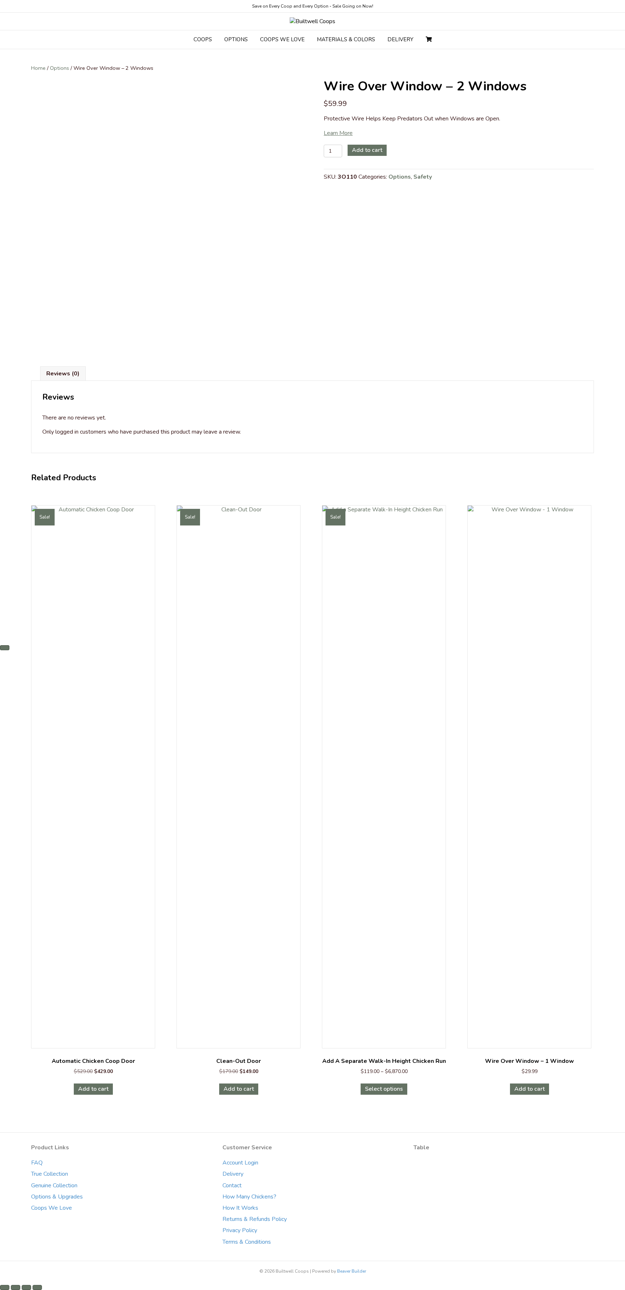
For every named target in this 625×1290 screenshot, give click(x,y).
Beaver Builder (351, 1271)
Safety (422, 177)
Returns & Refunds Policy (254, 1219)
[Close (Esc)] (37, 1287)
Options (59, 68)
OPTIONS (236, 39)
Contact (232, 1185)
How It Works (240, 1208)
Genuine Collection (54, 1185)
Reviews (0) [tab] (63, 374)
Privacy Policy (239, 1230)
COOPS (203, 39)
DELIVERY (400, 39)
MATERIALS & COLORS (346, 39)
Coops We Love (51, 1208)
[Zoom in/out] (4, 1287)
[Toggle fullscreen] (15, 1287)
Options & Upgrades (57, 1197)
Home (38, 68)
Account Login (240, 1163)
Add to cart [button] (93, 1089)
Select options (384, 1089)
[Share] (26, 1287)
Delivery (232, 1174)
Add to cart (367, 150)
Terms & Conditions (246, 1242)
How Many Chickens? (249, 1197)
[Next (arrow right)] (4, 647)
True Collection (49, 1174)
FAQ (37, 1163)
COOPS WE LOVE (282, 39)
